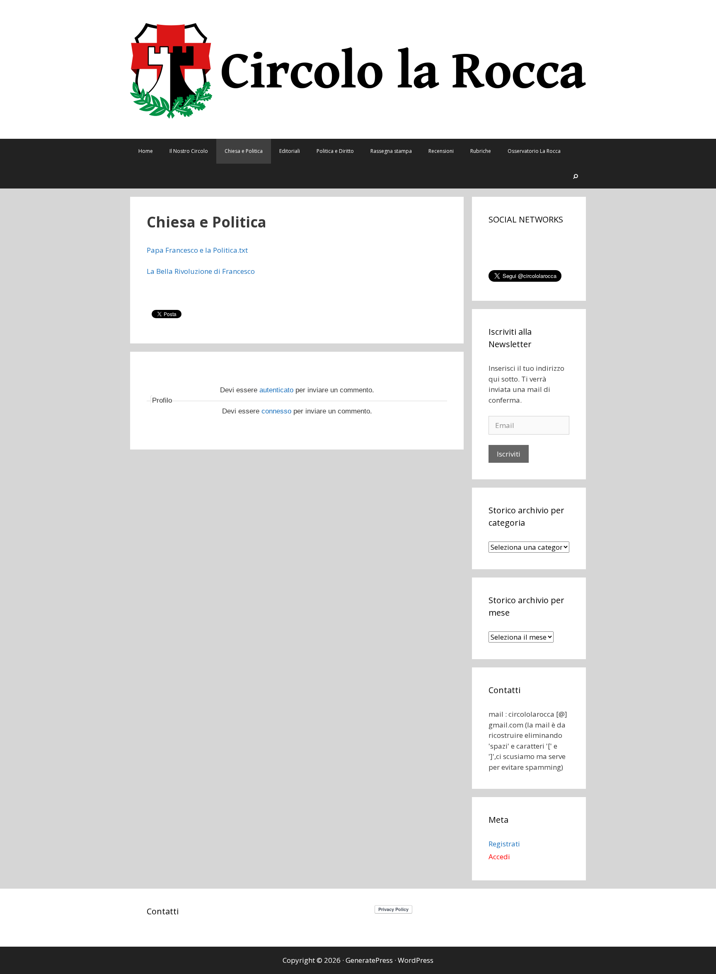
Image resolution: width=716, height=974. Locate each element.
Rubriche (480, 151)
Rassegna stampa (391, 151)
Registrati (504, 843)
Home (145, 151)
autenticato (276, 390)
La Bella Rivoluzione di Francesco (201, 271)
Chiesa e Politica (244, 151)
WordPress (415, 960)
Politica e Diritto (335, 151)
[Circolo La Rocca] (358, 68)
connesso (276, 411)
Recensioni (441, 151)
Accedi (499, 856)
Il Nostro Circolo (188, 151)
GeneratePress (369, 960)
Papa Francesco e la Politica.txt (197, 250)
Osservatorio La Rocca (534, 151)
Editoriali (289, 151)
